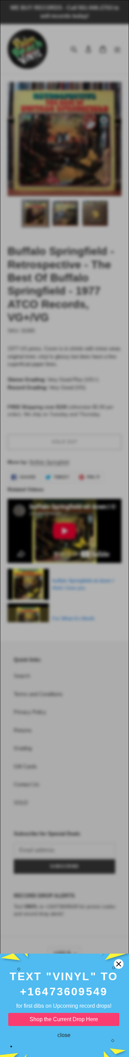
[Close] (118, 964)
